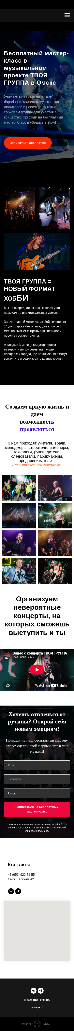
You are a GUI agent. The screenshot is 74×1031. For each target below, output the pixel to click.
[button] (28, 592)
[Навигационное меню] (67, 15)
